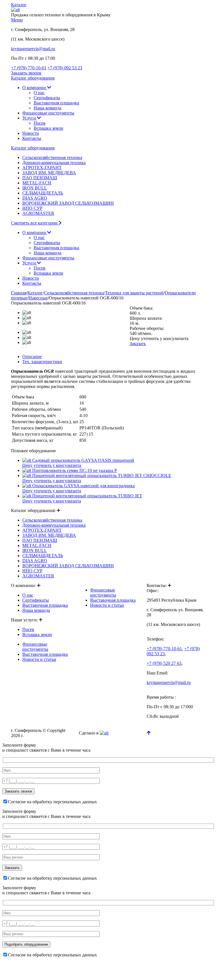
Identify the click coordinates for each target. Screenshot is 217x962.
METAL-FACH (36, 182)
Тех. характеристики (42, 361)
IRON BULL (34, 188)
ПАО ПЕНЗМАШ (39, 177)
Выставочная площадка (56, 102)
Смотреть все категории (35, 222)
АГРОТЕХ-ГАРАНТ (42, 167)
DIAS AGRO (34, 198)
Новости (30, 133)
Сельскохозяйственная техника (52, 157)
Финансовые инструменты (48, 113)
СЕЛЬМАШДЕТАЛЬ (42, 193)
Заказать (138, 343)
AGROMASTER (38, 213)
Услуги (29, 118)
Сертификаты (47, 97)
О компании (34, 87)
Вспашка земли (48, 128)
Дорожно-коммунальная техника (54, 162)
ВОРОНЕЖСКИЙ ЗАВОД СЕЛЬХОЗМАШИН (68, 203)
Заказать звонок (26, 72)
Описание (32, 356)
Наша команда (47, 107)
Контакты (31, 138)
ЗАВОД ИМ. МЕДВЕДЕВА (49, 172)
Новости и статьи (39, 659)
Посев (39, 123)
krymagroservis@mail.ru (33, 48)
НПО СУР (32, 208)
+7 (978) (28, 67)
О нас (39, 92)
